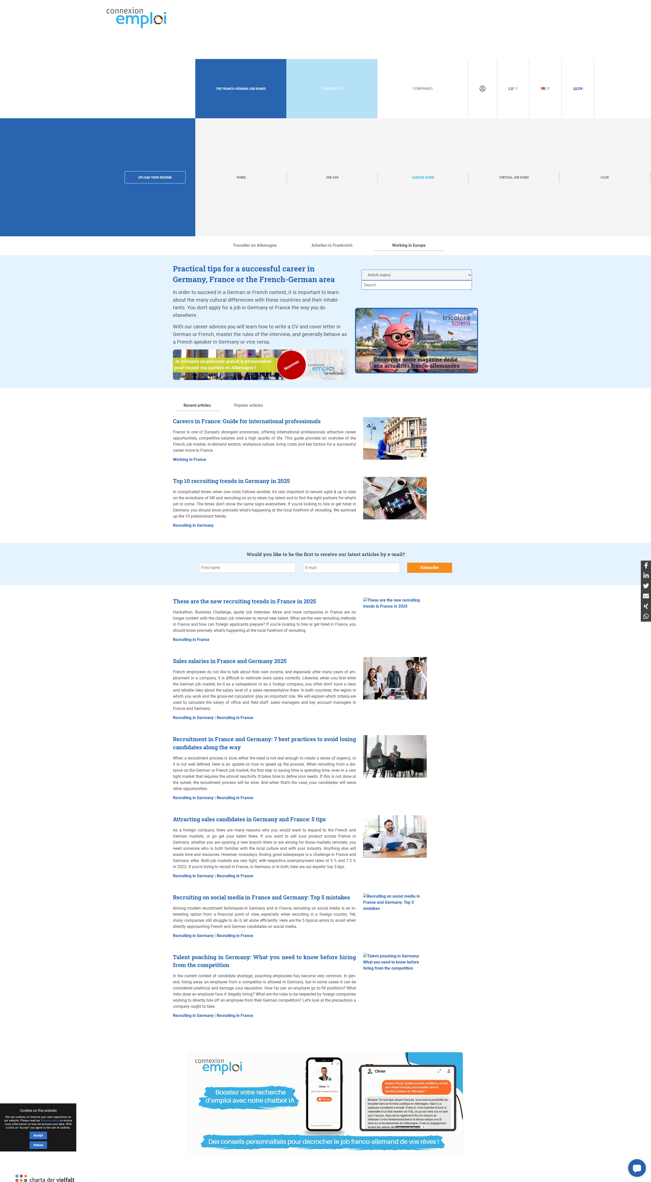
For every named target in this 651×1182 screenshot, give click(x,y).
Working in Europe (409, 245)
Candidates (331, 88)
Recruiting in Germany (193, 525)
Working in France (189, 459)
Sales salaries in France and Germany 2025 (230, 661)
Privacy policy (50, 1120)
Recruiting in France (191, 639)
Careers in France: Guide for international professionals (247, 421)
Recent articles (197, 405)
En (580, 88)
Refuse (38, 1145)
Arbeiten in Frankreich (332, 245)
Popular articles (248, 405)
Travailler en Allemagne (255, 245)
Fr (515, 88)
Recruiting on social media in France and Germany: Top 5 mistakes (261, 897)
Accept (38, 1135)
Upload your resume (155, 177)
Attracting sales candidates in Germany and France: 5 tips (249, 819)
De (547, 88)
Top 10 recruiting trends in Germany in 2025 (231, 481)
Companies (423, 88)
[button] (637, 1168)
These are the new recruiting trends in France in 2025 (244, 601)
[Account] (482, 88)
